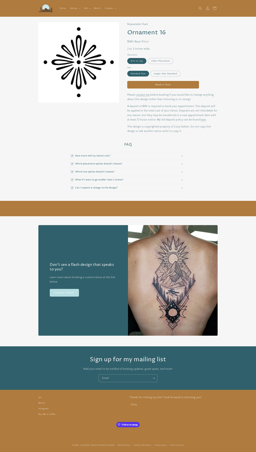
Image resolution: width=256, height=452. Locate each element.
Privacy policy (161, 445)
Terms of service (177, 445)
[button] (75, 8)
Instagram (43, 408)
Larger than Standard (165, 73)
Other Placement (160, 61)
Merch (41, 403)
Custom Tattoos (64, 292)
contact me (143, 94)
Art (40, 397)
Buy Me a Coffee (47, 414)
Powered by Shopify (106, 445)
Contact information (142, 445)
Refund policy (124, 445)
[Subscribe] (153, 378)
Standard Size (138, 73)
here (203, 119)
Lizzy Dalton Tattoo (88, 445)
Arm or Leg (137, 61)
